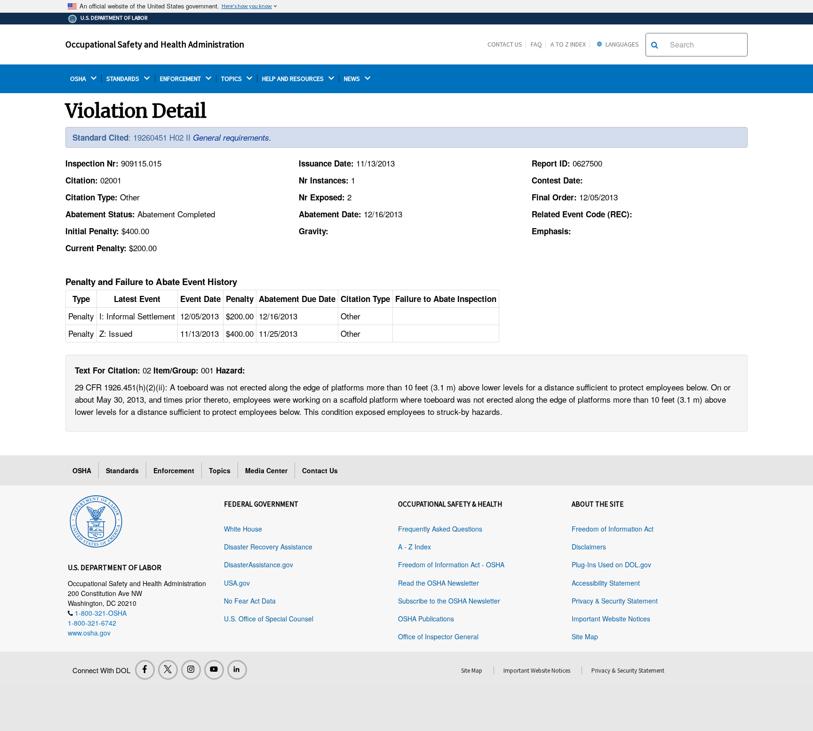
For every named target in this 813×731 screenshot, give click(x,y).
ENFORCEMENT (181, 79)
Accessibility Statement (606, 583)
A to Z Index (568, 44)
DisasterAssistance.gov (258, 564)
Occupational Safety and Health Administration (154, 44)
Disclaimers (589, 546)
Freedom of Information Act (613, 528)
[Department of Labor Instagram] (191, 670)
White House (243, 528)
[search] (655, 44)
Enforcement (173, 470)
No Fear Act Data (250, 600)
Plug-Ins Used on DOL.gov (611, 564)
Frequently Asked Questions (440, 528)
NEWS (352, 79)
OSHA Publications (426, 618)
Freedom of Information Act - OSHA (451, 564)
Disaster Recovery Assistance (268, 546)
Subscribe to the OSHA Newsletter (449, 600)
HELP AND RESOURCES (293, 79)
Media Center (266, 470)
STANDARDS (123, 79)
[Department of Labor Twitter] (168, 670)
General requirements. (232, 137)
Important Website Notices (611, 618)
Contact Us (504, 44)
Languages (621, 44)
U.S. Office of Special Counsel (268, 618)
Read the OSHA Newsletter (438, 583)
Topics (220, 470)
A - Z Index (414, 546)
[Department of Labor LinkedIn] (237, 670)
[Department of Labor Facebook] (145, 670)
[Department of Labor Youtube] (214, 670)
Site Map (585, 636)
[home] (96, 519)
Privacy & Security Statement (615, 600)
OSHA (79, 79)
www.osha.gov (89, 632)
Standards (122, 470)
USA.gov (237, 583)
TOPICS (232, 79)
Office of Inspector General (438, 636)
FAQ (536, 44)
